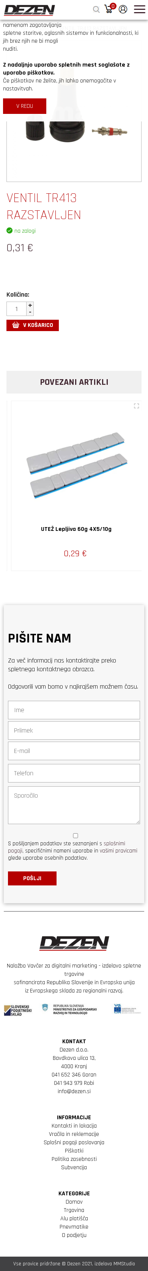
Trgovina (74, 1210)
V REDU (24, 106)
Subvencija (74, 1167)
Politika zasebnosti (74, 1159)
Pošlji (32, 878)
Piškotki (74, 1151)
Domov (74, 1202)
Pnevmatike (74, 1227)
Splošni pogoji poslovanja (74, 1143)
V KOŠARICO (38, 325)
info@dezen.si (74, 1091)
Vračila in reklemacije (74, 1134)
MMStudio (124, 1263)
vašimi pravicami (118, 850)
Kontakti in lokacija (74, 1126)
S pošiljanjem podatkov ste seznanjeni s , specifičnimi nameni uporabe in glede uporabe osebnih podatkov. (72, 851)
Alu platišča (74, 1219)
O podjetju (74, 1235)
